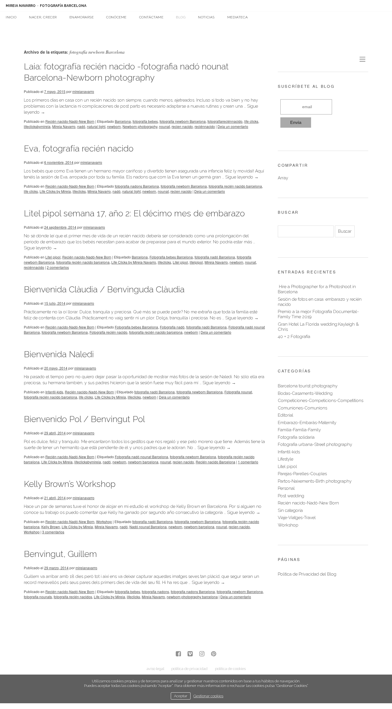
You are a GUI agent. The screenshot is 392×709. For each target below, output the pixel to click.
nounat (164, 126)
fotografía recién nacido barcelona (235, 186)
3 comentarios (53, 531)
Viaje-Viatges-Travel (297, 517)
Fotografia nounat (238, 391)
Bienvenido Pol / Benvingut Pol (84, 419)
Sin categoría (290, 510)
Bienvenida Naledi (59, 354)
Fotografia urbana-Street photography (315, 444)
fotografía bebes (145, 121)
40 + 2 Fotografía (294, 336)
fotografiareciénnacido (224, 121)
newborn (114, 126)
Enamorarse (81, 17)
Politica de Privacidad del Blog (307, 574)
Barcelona (123, 121)
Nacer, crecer (43, 17)
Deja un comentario (233, 126)
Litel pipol (53, 257)
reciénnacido (205, 126)
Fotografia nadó (172, 327)
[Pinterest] (213, 654)
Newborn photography (140, 126)
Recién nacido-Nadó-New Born (69, 121)
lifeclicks (79, 191)
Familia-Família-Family (299, 429)
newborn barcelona (143, 461)
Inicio (11, 17)
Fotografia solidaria (296, 437)
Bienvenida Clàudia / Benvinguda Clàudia (104, 289)
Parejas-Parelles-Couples (302, 473)
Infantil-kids (54, 391)
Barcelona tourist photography (307, 386)
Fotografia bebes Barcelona (171, 257)
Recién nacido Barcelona (215, 461)
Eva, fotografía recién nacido (78, 148)
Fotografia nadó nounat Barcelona (141, 456)
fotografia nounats (38, 596)
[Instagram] (201, 654)
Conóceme (116, 17)
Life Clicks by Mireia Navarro (133, 262)
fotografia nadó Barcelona (215, 257)
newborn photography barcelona (192, 596)
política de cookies (230, 669)
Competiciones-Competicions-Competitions (320, 400)
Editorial (285, 415)
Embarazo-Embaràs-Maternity (307, 422)
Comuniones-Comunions (302, 408)
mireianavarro (83, 91)
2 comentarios (58, 267)
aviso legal (155, 669)
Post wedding (291, 495)
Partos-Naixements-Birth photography (315, 481)
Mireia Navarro (63, 126)
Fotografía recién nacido (108, 332)
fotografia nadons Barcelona (137, 186)
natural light (96, 126)
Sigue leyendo (242, 177)
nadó (81, 126)
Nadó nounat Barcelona (148, 526)
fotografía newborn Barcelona (183, 121)
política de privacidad (189, 669)
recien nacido (182, 126)
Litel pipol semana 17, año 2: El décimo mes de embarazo (134, 213)
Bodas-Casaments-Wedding (305, 393)
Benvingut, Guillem (60, 554)
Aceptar (180, 696)
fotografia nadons (155, 591)
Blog (180, 17)
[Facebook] (178, 654)
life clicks (251, 121)
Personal (286, 488)
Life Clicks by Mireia (55, 191)
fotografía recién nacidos (73, 596)
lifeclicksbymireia (37, 126)
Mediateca (237, 17)
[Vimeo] (190, 654)
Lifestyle (285, 459)
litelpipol (196, 262)
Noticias (206, 17)
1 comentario (248, 461)
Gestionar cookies (208, 696)
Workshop (104, 521)
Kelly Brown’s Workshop (70, 484)
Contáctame (151, 17)
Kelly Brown (50, 526)
